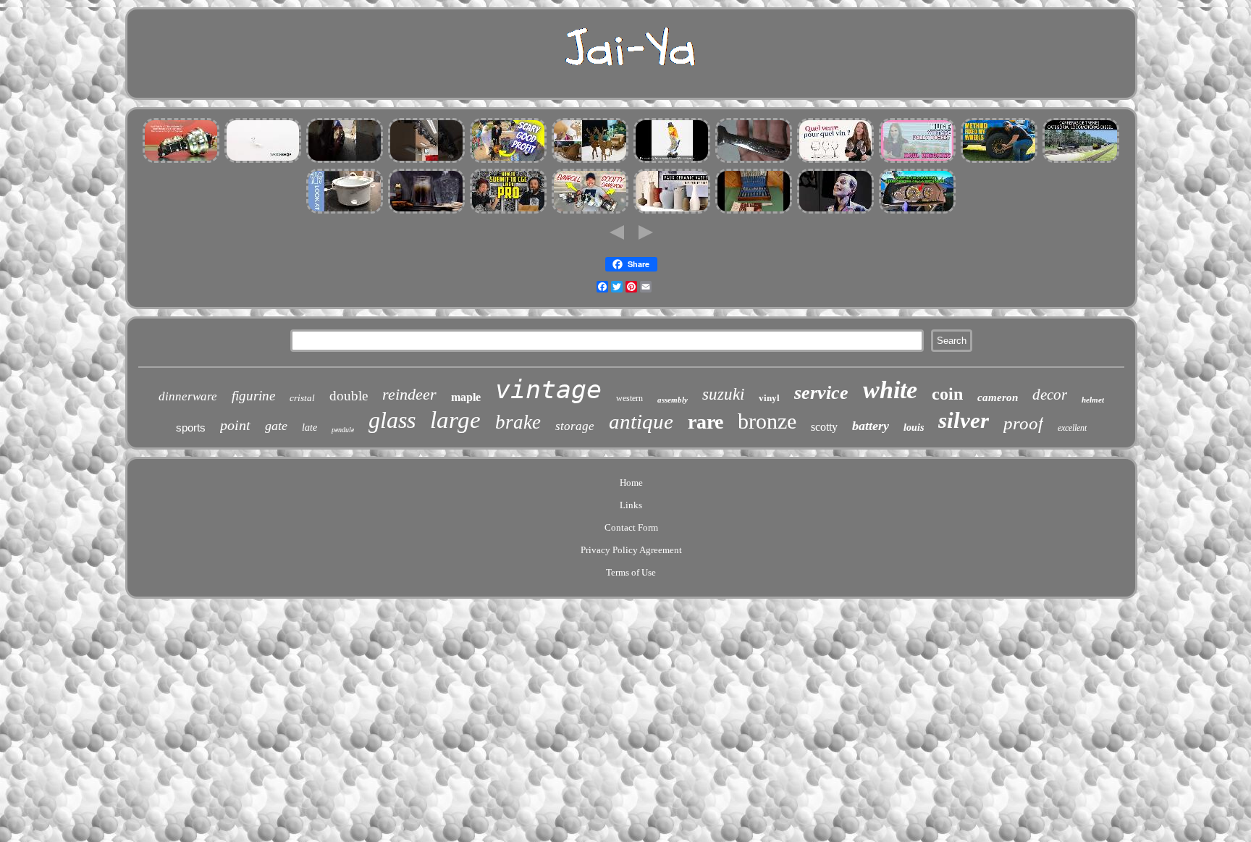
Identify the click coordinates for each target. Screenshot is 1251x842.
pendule (343, 430)
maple (466, 397)
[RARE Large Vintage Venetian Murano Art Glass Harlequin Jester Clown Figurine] (672, 161)
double (348, 395)
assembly (672, 399)
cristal (302, 397)
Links (631, 505)
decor (1049, 394)
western (629, 398)
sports (191, 427)
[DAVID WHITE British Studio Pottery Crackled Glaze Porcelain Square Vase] (672, 211)
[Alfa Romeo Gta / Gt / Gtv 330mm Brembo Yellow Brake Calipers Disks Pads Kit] (344, 161)
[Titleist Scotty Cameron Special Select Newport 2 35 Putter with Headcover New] (590, 211)
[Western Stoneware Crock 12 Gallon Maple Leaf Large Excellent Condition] (344, 211)
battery (870, 425)
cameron (997, 397)
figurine (253, 395)
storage (574, 426)
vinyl (769, 397)
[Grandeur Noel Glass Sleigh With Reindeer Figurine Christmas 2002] (590, 161)
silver (963, 420)
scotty (824, 427)
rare (705, 422)
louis (914, 427)
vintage (548, 389)
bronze (767, 421)
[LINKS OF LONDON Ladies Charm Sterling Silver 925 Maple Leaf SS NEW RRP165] (263, 161)
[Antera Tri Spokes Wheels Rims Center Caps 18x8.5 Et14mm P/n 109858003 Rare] (999, 161)
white (890, 389)
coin (947, 393)
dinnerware (188, 396)
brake (518, 422)
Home (631, 482)
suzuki (723, 394)
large (455, 420)
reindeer (409, 394)
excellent (1072, 428)
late (309, 427)
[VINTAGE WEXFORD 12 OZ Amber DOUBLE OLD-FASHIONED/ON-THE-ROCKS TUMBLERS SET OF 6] (426, 211)
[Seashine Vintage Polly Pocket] (917, 161)
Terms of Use (631, 572)
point (235, 425)
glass (392, 420)
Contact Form (631, 527)
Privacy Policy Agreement (631, 549)
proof (1023, 423)
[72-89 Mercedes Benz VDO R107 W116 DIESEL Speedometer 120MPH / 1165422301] (917, 211)
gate (276, 425)
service (821, 392)
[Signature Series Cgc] (508, 211)
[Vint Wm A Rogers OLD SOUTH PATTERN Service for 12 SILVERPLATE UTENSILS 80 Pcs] (753, 211)
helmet (1093, 399)
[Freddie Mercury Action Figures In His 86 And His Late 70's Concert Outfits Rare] (835, 211)
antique (641, 421)
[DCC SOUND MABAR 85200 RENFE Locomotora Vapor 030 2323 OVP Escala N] (1081, 161)
